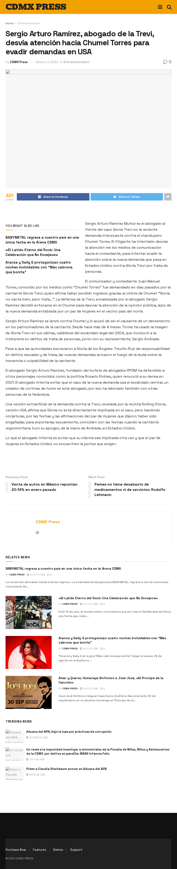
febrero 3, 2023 (46, 62)
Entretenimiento (28, 23)
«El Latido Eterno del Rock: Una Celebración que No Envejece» (108, 598)
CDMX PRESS (36, 7)
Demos (58, 850)
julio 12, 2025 (90, 648)
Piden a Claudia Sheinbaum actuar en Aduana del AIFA (66, 769)
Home (10, 23)
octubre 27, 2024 (38, 737)
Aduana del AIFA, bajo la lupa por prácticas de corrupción (69, 732)
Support (76, 850)
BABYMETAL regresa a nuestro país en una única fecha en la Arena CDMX (63, 568)
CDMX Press (19, 62)
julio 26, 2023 (36, 759)
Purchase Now (16, 850)
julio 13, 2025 (37, 574)
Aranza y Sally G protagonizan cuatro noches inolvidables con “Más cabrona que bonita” (39, 267)
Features (39, 850)
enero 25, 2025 (36, 774)
